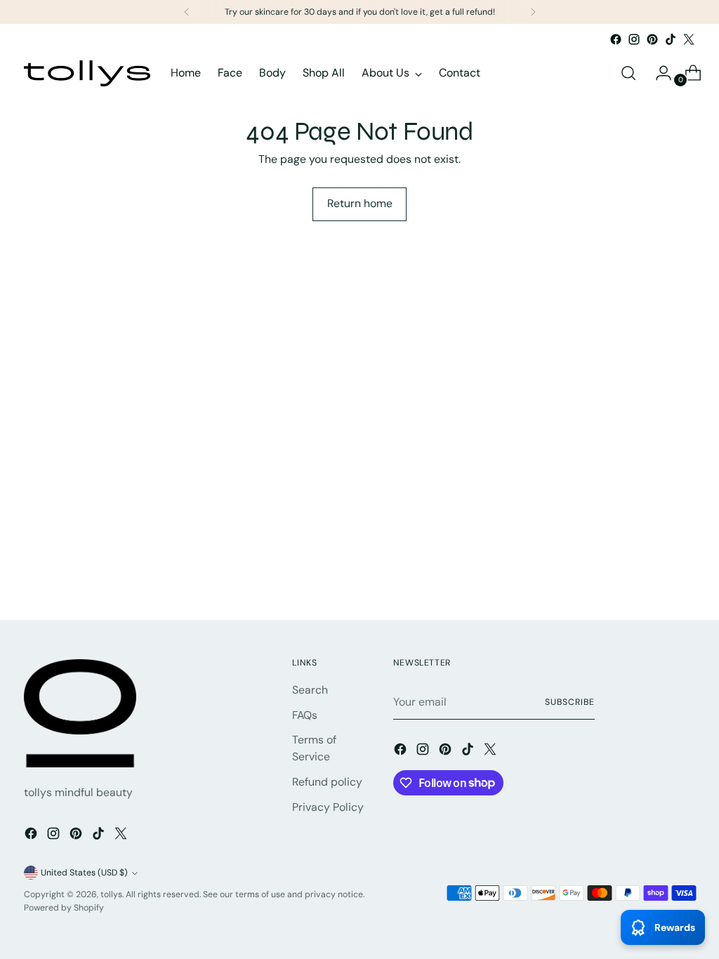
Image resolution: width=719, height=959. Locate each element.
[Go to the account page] (658, 73)
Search (310, 689)
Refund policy (327, 781)
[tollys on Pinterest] (652, 39)
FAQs (304, 715)
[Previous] (186, 12)
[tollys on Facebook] (615, 39)
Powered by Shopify (64, 907)
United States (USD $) (84, 872)
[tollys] (87, 73)
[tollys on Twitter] (688, 39)
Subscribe (569, 702)
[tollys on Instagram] (634, 39)
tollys (111, 894)
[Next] (532, 12)
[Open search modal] (628, 73)
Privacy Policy (328, 807)
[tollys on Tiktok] (670, 39)
